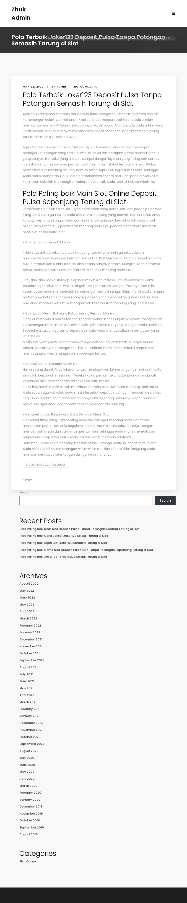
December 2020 (31, 723)
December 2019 (30, 806)
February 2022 (30, 625)
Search (25, 492)
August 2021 (28, 667)
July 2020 (26, 758)
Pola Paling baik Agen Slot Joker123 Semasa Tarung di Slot (63, 543)
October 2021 (29, 653)
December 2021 (30, 639)
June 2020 (27, 765)
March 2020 (28, 786)
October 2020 (30, 737)
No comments (85, 86)
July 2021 (26, 674)
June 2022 (27, 597)
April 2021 (26, 695)
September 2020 (32, 744)
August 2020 (29, 751)
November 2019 (31, 813)
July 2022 (26, 590)
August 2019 (28, 834)
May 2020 (26, 771)
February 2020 (30, 792)
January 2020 (29, 799)
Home (52, 38)
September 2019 (31, 827)
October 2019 (29, 820)
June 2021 (26, 681)
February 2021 (29, 709)
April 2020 (27, 779)
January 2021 (29, 716)
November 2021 (31, 646)
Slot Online (27, 861)
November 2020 (31, 730)
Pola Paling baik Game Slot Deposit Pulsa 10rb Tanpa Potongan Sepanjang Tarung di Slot (86, 550)
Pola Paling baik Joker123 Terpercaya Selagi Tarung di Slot (63, 557)
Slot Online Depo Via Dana (45, 464)
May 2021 (26, 688)
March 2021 (27, 702)
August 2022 (28, 583)
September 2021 (31, 660)
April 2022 (26, 611)
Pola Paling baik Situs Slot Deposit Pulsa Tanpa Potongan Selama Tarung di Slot (79, 529)
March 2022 (28, 618)
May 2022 (26, 604)
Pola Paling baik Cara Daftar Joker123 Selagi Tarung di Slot (63, 536)
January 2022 (29, 632)
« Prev (27, 479)
